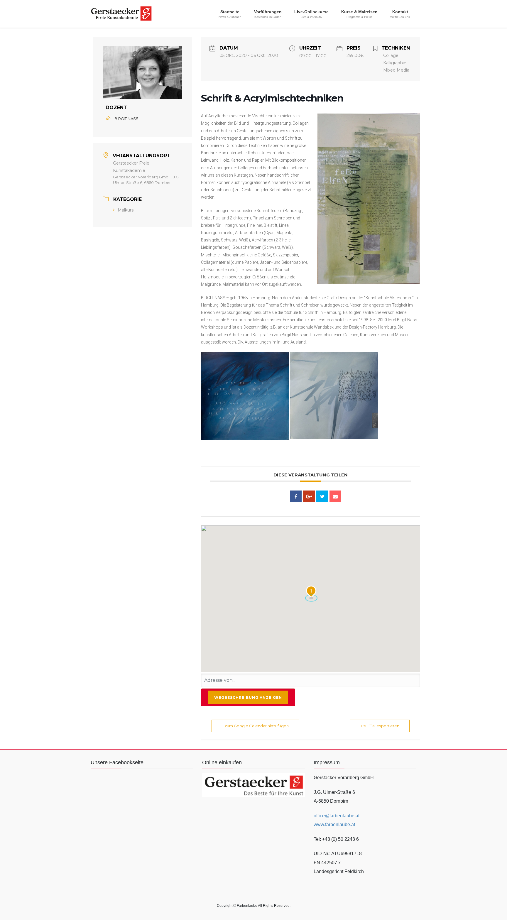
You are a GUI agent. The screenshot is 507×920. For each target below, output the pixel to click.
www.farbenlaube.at (334, 824)
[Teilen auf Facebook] (296, 496)
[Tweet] (322, 496)
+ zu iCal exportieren (379, 725)
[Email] (335, 496)
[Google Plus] (309, 496)
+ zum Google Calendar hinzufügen (255, 725)
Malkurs (125, 210)
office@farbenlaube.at (336, 815)
